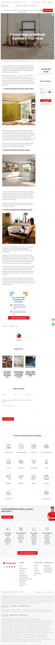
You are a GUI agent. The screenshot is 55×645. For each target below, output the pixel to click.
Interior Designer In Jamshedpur (44, 625)
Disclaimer (21, 585)
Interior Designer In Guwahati (45, 624)
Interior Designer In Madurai (19, 629)
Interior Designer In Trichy (19, 639)
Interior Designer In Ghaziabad (19, 624)
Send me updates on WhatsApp (44, 92)
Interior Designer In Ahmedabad (7, 618)
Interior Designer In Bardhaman (21, 618)
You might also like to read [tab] (24, 605)
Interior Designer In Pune (29, 634)
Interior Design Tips (23, 12)
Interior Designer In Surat (6, 637)
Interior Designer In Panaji (6, 634)
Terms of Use (36, 572)
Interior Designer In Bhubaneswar (44, 620)
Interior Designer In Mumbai (45, 629)
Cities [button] (24, 2)
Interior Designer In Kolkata (31, 627)
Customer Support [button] (35, 2)
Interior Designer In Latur (43, 627)
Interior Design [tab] (4, 615)
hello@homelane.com (39, 592)
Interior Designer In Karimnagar (7, 627)
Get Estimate (21, 570)
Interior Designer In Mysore (6, 630)
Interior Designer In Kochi (20, 627)
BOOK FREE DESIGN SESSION (27, 553)
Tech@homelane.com (23, 575)
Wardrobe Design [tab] (23, 615)
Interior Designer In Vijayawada (7, 641)
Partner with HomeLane (6, 2)
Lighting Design (49, 611)
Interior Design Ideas (48, 568)
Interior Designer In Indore (20, 625)
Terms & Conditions (38, 573)
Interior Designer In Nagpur (31, 630)
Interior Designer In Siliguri (42, 635)
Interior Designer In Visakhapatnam (21, 641)
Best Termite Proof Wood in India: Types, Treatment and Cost (7, 374)
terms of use (46, 105)
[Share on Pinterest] (53, 15)
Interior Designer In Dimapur (6, 624)
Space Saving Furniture (5, 611)
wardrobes (5, 196)
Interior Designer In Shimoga (30, 635)
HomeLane (29, 283)
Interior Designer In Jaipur (31, 625)
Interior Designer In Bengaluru (7, 620)
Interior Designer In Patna (18, 634)
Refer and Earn (15, 2)
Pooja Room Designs (15, 611)
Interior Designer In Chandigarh (7, 622)
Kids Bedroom (22, 582)
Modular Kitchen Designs (16, 609)
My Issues (36, 566)
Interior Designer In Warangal (35, 641)
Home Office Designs (25, 611)
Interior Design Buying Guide (26, 10)
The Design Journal (7, 10)
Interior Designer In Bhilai (19, 620)
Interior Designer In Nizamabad (34, 632)
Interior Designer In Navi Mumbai (7, 632)
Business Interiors (22, 583)
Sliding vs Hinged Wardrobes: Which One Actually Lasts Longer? (30, 373)
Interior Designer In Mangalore (32, 629)
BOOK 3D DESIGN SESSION (45, 100)
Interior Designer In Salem (18, 635)
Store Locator (43, 2)
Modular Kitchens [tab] (14, 615)
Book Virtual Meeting (23, 577)
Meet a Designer (7, 517)
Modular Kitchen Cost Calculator (25, 578)
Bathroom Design (22, 580)
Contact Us (36, 568)
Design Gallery (26, 5)
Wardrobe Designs (26, 609)
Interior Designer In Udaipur (44, 639)
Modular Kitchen (33, 5)
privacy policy (47, 104)
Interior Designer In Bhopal (31, 620)
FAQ (35, 575)
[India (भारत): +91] (41, 89)
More (38, 5)
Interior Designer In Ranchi (6, 635)
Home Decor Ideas (15, 10)
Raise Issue (36, 565)
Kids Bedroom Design (45, 609)
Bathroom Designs (34, 611)
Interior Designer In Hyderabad (7, 625)
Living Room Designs (35, 609)
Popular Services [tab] (5, 605)
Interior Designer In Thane (18, 637)
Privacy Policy (22, 572)
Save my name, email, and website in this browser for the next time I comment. (17, 400)
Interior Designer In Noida (47, 632)
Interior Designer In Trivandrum (31, 639)
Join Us (20, 2)
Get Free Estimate (48, 10)
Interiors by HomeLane (37, 10)
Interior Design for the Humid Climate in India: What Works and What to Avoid (19, 374)
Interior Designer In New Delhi (21, 632)
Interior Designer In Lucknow (6, 629)
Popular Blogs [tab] (14, 605)
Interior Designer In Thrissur (29, 637)
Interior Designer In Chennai (20, 622)
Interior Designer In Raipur (40, 634)
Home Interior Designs (5, 609)
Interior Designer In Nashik (43, 630)
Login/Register (50, 2)
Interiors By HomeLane (48, 570)
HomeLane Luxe (19, 5)
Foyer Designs (42, 611)
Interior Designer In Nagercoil (19, 630)
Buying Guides (46, 565)
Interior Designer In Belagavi (34, 618)
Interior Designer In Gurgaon (32, 624)
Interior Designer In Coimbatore (33, 622)
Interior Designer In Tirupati (41, 637)
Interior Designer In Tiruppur (6, 639)
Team (20, 565)
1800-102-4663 (50, 592)
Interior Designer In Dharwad (46, 622)
